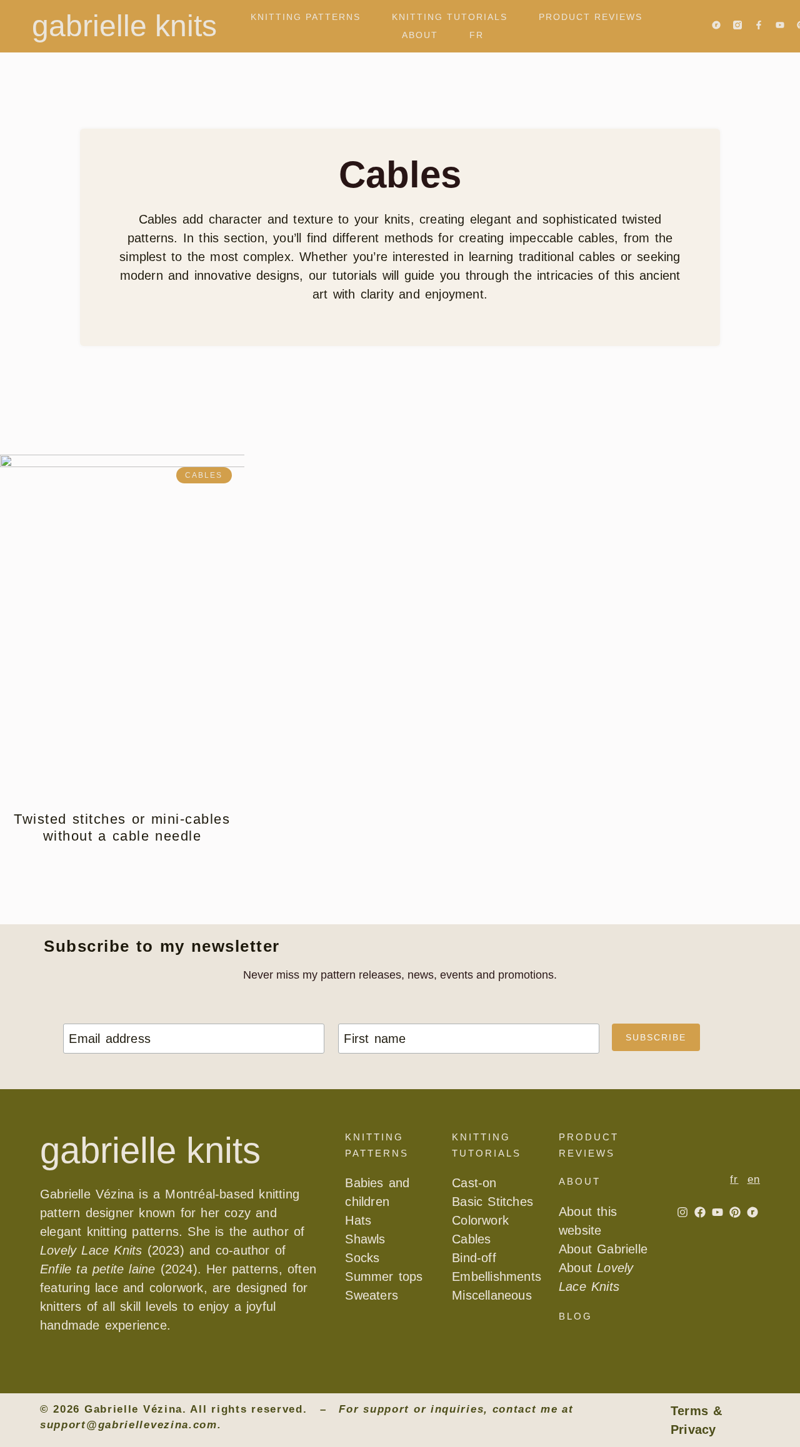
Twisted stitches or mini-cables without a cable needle (122, 827)
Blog (575, 1316)
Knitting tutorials (450, 17)
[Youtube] (780, 25)
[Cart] (519, 35)
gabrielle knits (124, 25)
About (420, 35)
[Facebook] (700, 1212)
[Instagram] (682, 1212)
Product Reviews (590, 17)
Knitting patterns (306, 17)
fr (476, 35)
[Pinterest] (735, 1212)
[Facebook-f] (758, 25)
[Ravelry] (716, 25)
